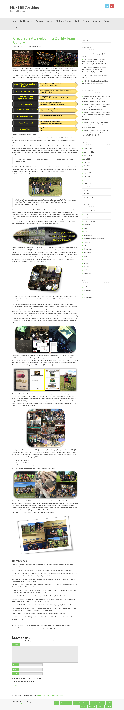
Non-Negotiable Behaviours (60, 627)
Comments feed (88, 294)
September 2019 (89, 152)
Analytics (86, 218)
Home (14, 21)
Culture (24, 625)
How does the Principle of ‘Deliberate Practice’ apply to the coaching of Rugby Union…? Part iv (96, 99)
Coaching (19, 625)
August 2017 (87, 173)
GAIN (85, 231)
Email (15, 669)
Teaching (86, 266)
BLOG (77, 21)
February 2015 (88, 190)
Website (15, 674)
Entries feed (87, 290)
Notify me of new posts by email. (24, 681)
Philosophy (30, 625)
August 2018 (87, 155)
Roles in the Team (27, 628)
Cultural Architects (24, 627)
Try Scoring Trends (89, 270)
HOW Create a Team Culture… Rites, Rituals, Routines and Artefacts (96, 117)
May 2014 (86, 194)
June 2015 (86, 187)
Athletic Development (90, 221)
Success (86, 259)
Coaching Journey (26, 21)
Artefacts (64, 625)
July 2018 (86, 159)
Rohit (22, 704)
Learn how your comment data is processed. (49, 695)
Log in (85, 287)
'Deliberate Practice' (90, 211)
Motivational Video (47, 627)
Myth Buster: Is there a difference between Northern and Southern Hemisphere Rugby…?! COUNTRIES (94, 61)
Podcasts (86, 21)
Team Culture (43, 628)
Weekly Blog (40, 625)
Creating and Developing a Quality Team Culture (44, 40)
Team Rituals (50, 628)
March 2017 (87, 183)
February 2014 (88, 197)
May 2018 (86, 166)
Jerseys (40, 627)
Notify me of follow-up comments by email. (27, 678)
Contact (15, 27)
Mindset (86, 245)
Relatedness (19, 628)
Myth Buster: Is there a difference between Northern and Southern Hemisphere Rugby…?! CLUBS (94, 69)
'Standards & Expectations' (54, 625)
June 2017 (86, 180)
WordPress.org (88, 297)
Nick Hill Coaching (24, 7)
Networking (87, 249)
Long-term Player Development (93, 238)
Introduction (87, 235)
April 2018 (86, 169)
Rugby (34, 625)
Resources (96, 21)
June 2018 (86, 162)
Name (15, 665)
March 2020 (87, 148)
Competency (15, 627)
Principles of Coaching (63, 21)
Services (106, 21)
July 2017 (86, 176)
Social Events (35, 628)
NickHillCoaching (36, 46)
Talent (85, 263)
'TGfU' (85, 214)
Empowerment (33, 627)
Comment (16, 644)
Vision (56, 628)
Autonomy (69, 625)
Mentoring (87, 242)
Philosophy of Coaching (44, 21)
